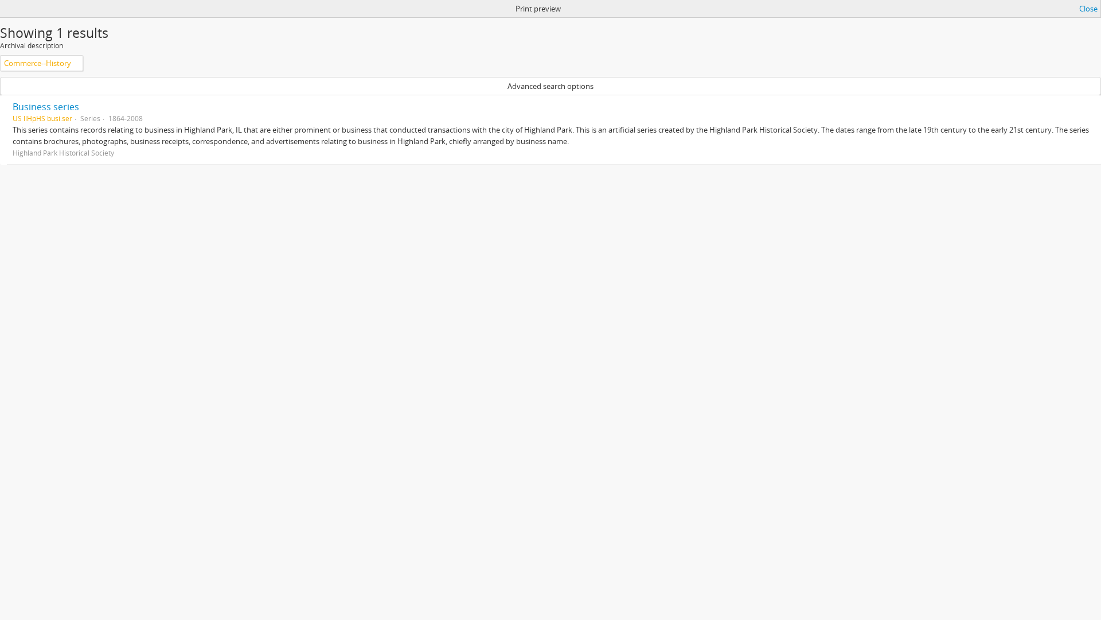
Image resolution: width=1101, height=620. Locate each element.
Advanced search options (550, 86)
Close (1088, 8)
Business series (46, 106)
